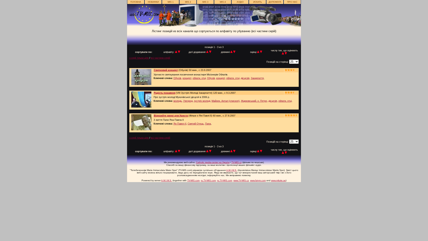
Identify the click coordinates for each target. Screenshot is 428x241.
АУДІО (240, 2)
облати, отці (199, 78)
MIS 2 (188, 2)
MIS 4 (223, 2)
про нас (292, 2)
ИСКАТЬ (257, 2)
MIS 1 (171, 2)
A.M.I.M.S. (231, 170)
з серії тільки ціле (139, 57)
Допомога (275, 2)
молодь (177, 101)
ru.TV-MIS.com (208, 180)
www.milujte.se (278, 180)
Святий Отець (196, 123)
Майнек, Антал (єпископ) (226, 101)
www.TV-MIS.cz (241, 180)
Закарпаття (257, 78)
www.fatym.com (258, 180)
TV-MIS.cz (236, 162)
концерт (187, 78)
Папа (208, 123)
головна (135, 2)
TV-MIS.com (193, 180)
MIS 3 (205, 2)
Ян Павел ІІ (179, 123)
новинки (153, 2)
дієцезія (245, 78)
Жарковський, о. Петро (254, 101)
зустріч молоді (202, 101)
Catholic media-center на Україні (213, 162)
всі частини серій (160, 57)
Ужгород (188, 101)
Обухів (177, 78)
